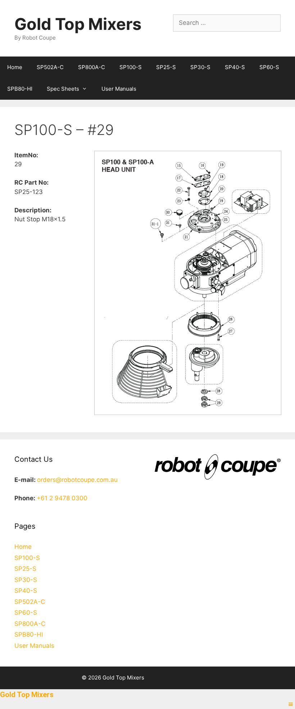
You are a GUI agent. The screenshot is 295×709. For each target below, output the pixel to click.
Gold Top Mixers (77, 24)
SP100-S (130, 67)
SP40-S (235, 67)
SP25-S (166, 67)
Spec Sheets (63, 88)
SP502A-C (50, 67)
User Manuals (118, 88)
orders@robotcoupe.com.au (77, 479)
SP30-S (200, 67)
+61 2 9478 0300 (62, 498)
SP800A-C (91, 67)
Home (14, 67)
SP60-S (269, 67)
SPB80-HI (19, 88)
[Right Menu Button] (290, 704)
